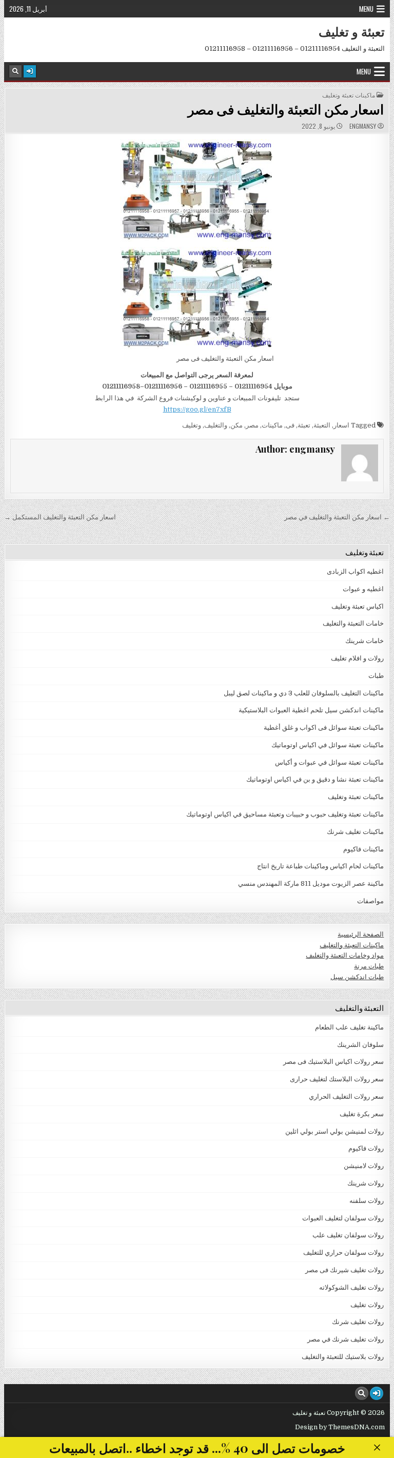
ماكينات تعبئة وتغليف (348, 95)
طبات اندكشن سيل (357, 977)
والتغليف (215, 425)
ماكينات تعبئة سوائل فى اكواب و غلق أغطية (324, 727)
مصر (252, 425)
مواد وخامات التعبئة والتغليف (345, 955)
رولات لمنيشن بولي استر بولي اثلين (334, 1131)
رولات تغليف (367, 1305)
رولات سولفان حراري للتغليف (343, 1252)
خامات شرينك (364, 641)
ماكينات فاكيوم (363, 849)
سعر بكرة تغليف (362, 1114)
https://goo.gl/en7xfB (197, 409)
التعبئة (321, 425)
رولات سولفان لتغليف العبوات (343, 1218)
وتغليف (191, 425)
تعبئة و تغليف (352, 31)
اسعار (341, 425)
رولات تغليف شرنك (358, 1322)
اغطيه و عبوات (363, 589)
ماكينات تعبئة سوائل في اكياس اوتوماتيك (327, 745)
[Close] (376, 1447)
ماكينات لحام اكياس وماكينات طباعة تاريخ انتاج (320, 866)
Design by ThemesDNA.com (340, 1427)
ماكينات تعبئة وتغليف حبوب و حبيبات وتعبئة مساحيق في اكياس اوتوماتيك (285, 814)
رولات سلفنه (366, 1200)
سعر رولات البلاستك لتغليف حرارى (337, 1079)
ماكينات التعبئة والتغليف (352, 945)
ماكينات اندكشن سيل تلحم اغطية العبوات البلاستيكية (311, 710)
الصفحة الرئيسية (361, 934)
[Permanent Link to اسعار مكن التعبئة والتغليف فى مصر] (197, 190)
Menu (366, 9)
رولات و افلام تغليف (357, 658)
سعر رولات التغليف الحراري (346, 1096)
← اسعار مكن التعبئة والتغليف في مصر (337, 517)
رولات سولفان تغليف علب (348, 1235)
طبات (376, 675)
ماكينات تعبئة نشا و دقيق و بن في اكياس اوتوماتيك (315, 779)
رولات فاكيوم (366, 1148)
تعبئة (304, 425)
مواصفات (370, 901)
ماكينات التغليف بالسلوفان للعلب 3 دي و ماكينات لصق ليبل (304, 693)
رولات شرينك (365, 1183)
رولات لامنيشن (364, 1166)
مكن (236, 425)
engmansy (362, 126)
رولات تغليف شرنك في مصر (345, 1339)
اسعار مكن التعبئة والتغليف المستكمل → (60, 517)
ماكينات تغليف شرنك (355, 831)
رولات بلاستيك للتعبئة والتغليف (343, 1356)
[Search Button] (15, 71)
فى (290, 425)
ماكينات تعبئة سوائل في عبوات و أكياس (329, 762)
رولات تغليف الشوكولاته (351, 1287)
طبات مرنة (369, 966)
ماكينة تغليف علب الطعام (349, 1027)
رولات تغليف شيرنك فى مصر (344, 1270)
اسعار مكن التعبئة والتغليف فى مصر (286, 109)
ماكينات (272, 425)
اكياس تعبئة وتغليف (357, 606)
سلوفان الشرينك (360, 1044)
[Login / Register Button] (30, 71)
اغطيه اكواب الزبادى (355, 571)
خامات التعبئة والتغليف (353, 623)
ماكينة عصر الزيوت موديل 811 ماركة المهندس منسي (311, 883)
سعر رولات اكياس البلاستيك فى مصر (333, 1061)
